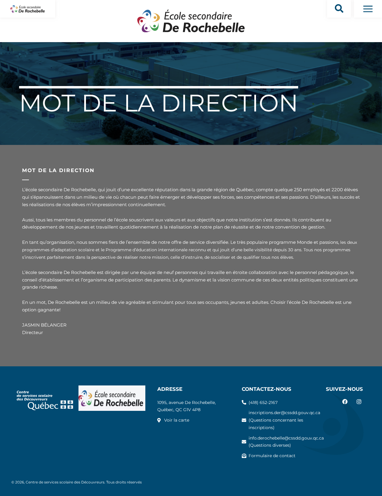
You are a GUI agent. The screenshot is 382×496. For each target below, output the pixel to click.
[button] (339, 9)
